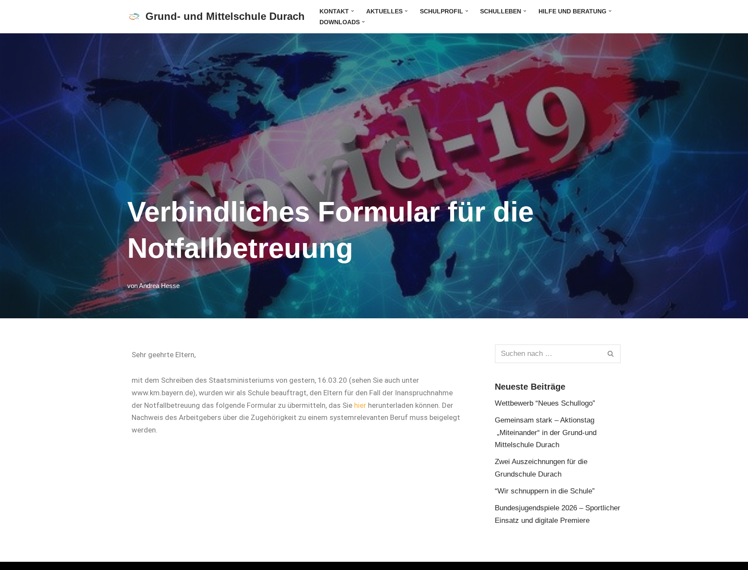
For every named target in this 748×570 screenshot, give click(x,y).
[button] (352, 11)
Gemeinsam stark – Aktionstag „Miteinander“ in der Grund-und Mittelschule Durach (545, 432)
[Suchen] (611, 353)
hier (360, 405)
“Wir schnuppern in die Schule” (545, 491)
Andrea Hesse (159, 285)
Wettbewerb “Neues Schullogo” (545, 403)
